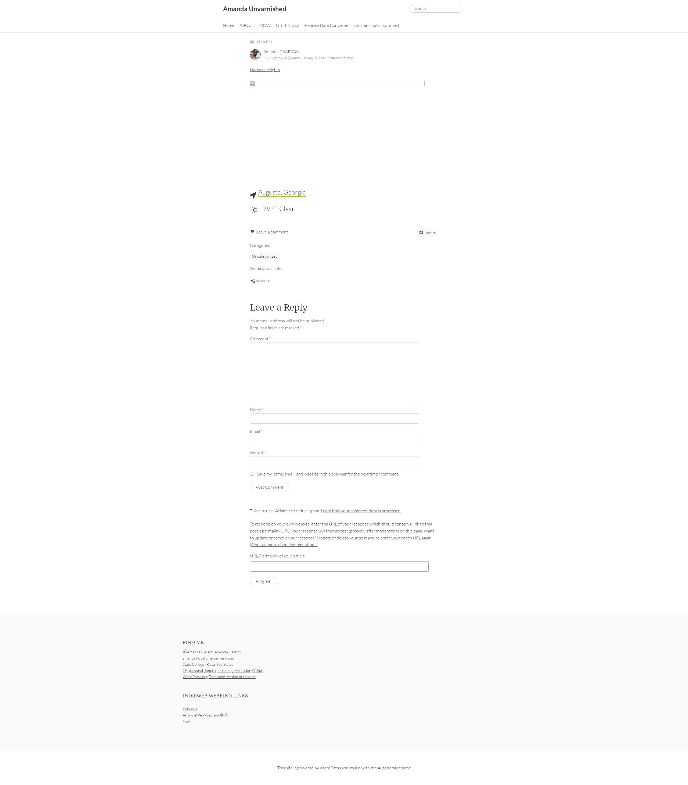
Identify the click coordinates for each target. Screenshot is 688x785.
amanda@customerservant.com (208, 658)
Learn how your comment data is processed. (361, 510)
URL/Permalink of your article (277, 556)
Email (256, 431)
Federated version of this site (232, 676)
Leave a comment (272, 232)
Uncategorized (265, 256)
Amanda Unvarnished (254, 9)
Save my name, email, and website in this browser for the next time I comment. (328, 474)
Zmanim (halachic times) (376, 25)
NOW (265, 25)
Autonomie (388, 768)
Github (257, 670)
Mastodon (242, 670)
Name (256, 409)
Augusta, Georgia (282, 192)
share (430, 232)
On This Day (287, 25)
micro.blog (225, 670)
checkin (264, 41)
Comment (260, 338)
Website (258, 452)
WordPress (330, 768)
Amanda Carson (227, 652)
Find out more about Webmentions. (284, 544)
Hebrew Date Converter (326, 25)
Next (187, 721)
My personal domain (199, 670)
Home (228, 25)
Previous (190, 709)
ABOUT (247, 25)
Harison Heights (265, 69)
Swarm (262, 280)
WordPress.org (195, 676)
